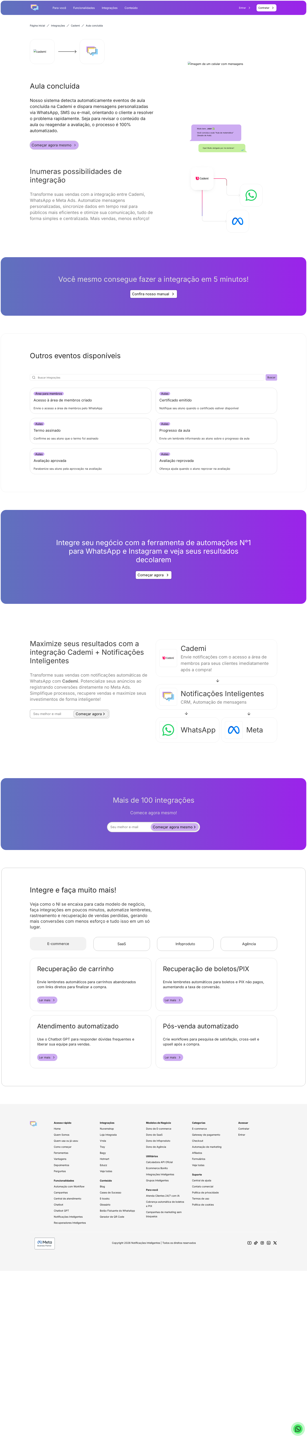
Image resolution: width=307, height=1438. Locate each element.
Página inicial (37, 25)
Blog (102, 1186)
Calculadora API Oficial (159, 1162)
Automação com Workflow (69, 1186)
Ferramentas (61, 1152)
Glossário (105, 1204)
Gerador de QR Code (112, 1216)
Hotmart (104, 1158)
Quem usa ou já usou (66, 1140)
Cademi (75, 25)
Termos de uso (200, 1198)
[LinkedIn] (268, 1243)
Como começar (62, 1146)
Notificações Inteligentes (68, 1216)
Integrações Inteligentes (160, 1174)
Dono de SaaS (154, 1134)
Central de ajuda (201, 1180)
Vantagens (60, 1158)
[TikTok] (256, 1243)
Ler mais (44, 1000)
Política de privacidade (205, 1192)
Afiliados (197, 1152)
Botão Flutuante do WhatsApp (117, 1210)
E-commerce (58, 944)
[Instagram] (262, 1243)
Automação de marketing (207, 1146)
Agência (249, 944)
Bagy (103, 1152)
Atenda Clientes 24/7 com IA (163, 1195)
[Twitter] (275, 1243)
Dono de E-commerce (158, 1128)
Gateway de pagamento (206, 1134)
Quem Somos (61, 1134)
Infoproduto (185, 944)
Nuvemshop (107, 1128)
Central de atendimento (67, 1198)
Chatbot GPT (61, 1210)
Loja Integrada (108, 1134)
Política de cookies (203, 1204)
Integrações (109, 8)
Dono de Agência (156, 1146)
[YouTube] (249, 1243)
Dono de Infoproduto (158, 1140)
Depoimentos (61, 1165)
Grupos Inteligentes (157, 1180)
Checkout (197, 1140)
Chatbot (58, 1204)
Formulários (198, 1158)
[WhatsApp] (298, 1429)
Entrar (241, 1134)
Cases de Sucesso (110, 1192)
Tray (102, 1146)
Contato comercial (202, 1186)
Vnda (103, 1140)
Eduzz (103, 1165)
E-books (104, 1198)
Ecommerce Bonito (157, 1168)
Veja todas (106, 1171)
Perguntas (60, 1171)
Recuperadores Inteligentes (70, 1222)
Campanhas (61, 1192)
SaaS (121, 944)
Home (57, 1128)
